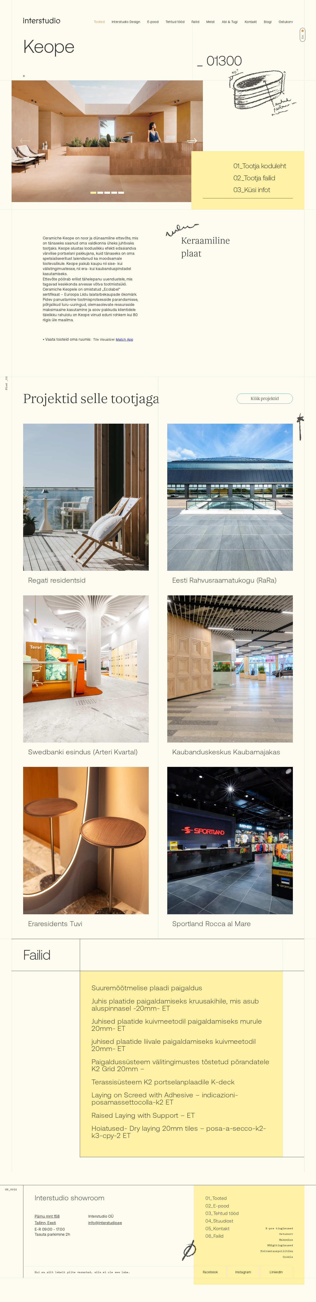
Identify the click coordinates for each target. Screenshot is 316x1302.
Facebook (210, 1272)
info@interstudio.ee (105, 1223)
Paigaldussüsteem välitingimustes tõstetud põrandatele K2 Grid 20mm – (181, 1065)
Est (302, 37)
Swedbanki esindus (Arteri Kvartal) (83, 752)
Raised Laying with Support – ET (143, 1115)
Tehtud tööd (175, 22)
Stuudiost (223, 1220)
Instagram (243, 1272)
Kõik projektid (265, 398)
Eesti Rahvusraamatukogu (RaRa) (224, 580)
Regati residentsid (57, 580)
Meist (210, 22)
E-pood (153, 22)
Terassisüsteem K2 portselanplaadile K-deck (163, 1082)
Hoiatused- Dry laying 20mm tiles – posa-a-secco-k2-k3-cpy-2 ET (179, 1131)
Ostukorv (286, 22)
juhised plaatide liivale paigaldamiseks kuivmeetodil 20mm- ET (174, 1044)
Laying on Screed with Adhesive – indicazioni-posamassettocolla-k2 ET (165, 1098)
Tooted (99, 22)
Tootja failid (259, 178)
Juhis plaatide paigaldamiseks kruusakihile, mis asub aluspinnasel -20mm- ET (175, 1004)
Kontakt (251, 22)
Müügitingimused (280, 1245)
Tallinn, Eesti (45, 1223)
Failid (195, 22)
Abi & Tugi (230, 22)
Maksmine (286, 1240)
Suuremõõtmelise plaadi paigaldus (147, 988)
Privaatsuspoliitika (276, 1251)
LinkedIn (276, 1272)
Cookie (288, 1257)
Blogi (268, 22)
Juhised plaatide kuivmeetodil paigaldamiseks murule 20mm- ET (177, 1024)
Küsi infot (257, 190)
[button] (93, 192)
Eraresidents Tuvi (55, 923)
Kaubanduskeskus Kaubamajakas (226, 752)
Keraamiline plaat (205, 247)
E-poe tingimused (279, 1228)
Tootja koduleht (264, 166)
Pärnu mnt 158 (47, 1216)
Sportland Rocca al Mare (211, 923)
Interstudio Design (126, 22)
